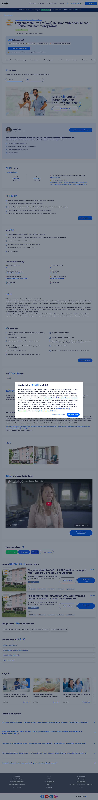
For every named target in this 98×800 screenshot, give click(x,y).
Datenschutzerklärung (62, 409)
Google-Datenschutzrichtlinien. (46, 411)
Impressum (22, 411)
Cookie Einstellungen (58, 415)
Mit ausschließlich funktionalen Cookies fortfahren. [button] (61, 398)
